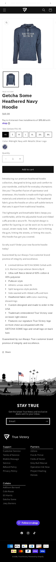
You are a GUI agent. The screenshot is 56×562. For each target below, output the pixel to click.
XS (5, 134)
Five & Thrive (36, 455)
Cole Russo (8, 491)
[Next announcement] (50, 3)
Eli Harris (7, 495)
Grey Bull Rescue (38, 463)
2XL (40, 134)
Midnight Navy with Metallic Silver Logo (4, 146)
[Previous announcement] (5, 3)
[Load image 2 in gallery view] (28, 79)
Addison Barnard (11, 487)
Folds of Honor (37, 459)
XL (32, 134)
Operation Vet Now (40, 467)
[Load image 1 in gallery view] (11, 79)
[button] (4, 10)
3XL (48, 134)
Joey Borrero (9, 503)
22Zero (33, 451)
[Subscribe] (46, 421)
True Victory (23, 556)
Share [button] (8, 352)
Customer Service (12, 451)
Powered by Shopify (36, 556)
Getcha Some (9, 499)
